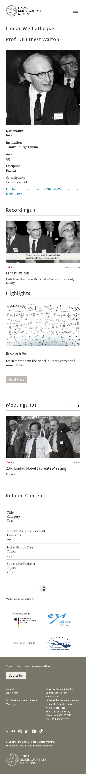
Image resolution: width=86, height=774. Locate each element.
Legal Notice (12, 692)
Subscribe (16, 675)
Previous (72, 406)
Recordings (23, 210)
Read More (16, 379)
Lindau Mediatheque (30, 28)
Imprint (10, 689)
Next (78, 406)
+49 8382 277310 (62, 715)
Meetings (21, 405)
